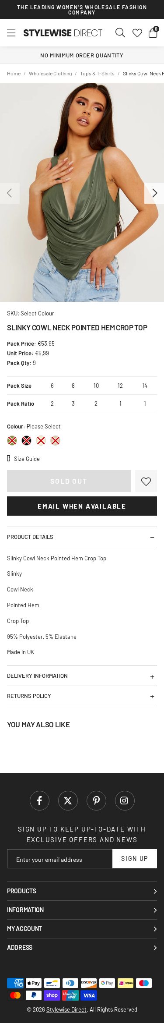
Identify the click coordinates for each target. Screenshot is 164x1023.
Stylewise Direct (63, 32)
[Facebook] (39, 801)
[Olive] (12, 440)
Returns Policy (29, 695)
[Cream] (41, 440)
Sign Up (134, 858)
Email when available (82, 506)
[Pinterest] (96, 801)
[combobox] (120, 33)
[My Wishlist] (137, 33)
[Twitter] (68, 801)
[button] (153, 33)
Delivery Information (37, 675)
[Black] (26, 440)
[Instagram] (125, 801)
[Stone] (55, 440)
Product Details (30, 536)
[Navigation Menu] (11, 33)
